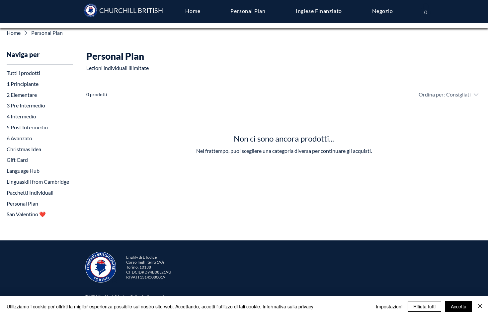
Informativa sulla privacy (288, 306)
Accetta (458, 306)
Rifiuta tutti (424, 306)
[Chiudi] (480, 306)
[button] (425, 10)
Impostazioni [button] (389, 306)
